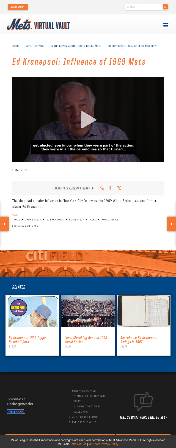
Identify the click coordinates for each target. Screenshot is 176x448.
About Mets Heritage (85, 417)
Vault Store (17, 6)
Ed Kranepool (55, 219)
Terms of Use (78, 444)
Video (93, 219)
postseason (76, 219)
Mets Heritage (35, 46)
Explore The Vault (84, 422)
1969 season (33, 219)
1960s (16, 219)
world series (110, 219)
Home (15, 46)
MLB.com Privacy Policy (103, 444)
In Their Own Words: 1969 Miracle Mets (76, 46)
